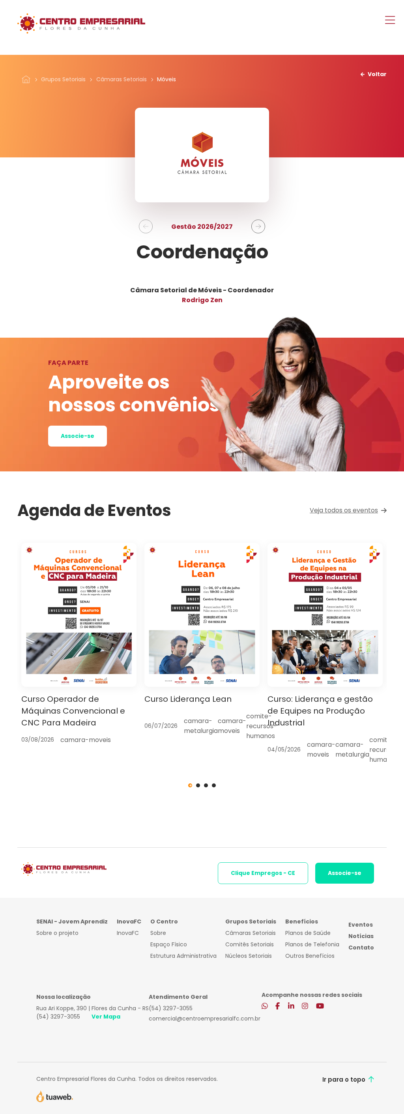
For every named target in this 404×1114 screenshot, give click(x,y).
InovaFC (128, 933)
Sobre (158, 933)
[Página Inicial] (26, 79)
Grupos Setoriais (63, 79)
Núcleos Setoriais (248, 956)
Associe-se (77, 436)
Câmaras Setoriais (121, 79)
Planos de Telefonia (312, 944)
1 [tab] (190, 785)
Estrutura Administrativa (183, 956)
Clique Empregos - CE (263, 873)
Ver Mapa (106, 1017)
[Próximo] (258, 227)
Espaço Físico (168, 944)
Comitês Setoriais (249, 944)
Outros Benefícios (310, 956)
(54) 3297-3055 (58, 1017)
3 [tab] (206, 785)
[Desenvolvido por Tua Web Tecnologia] (54, 1095)
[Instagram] (305, 1006)
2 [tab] (198, 785)
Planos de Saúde (308, 933)
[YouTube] (320, 1006)
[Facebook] (277, 1006)
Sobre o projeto (57, 933)
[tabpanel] (79, 644)
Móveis (166, 79)
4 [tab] (214, 785)
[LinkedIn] (291, 1006)
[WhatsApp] (265, 1006)
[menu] (390, 21)
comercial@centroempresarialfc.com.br (204, 1018)
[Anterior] (146, 227)
